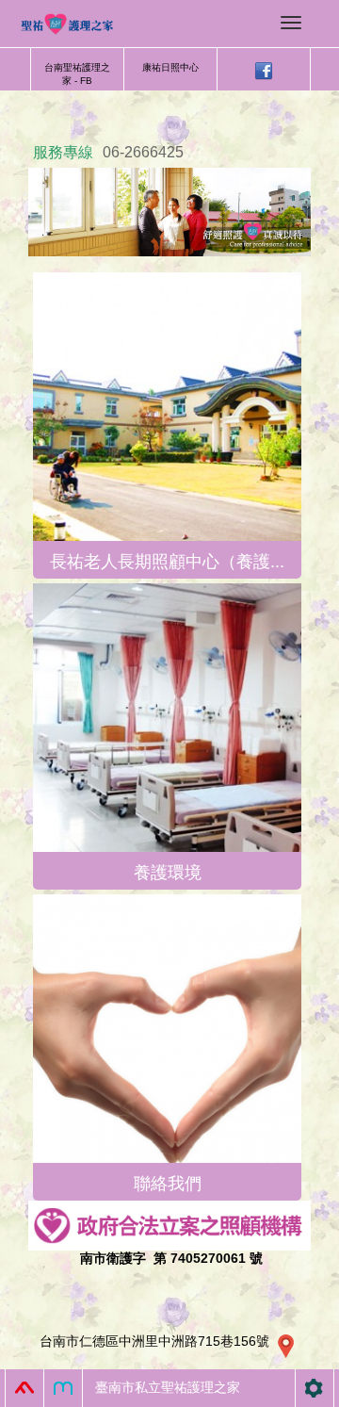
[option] (169, 212)
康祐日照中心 (170, 67)
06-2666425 (143, 152)
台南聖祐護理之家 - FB (77, 74)
